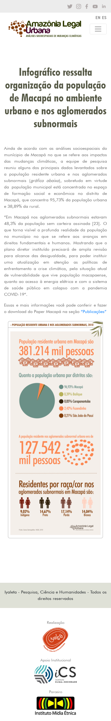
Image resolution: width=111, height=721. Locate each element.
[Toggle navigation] (98, 29)
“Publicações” (93, 311)
